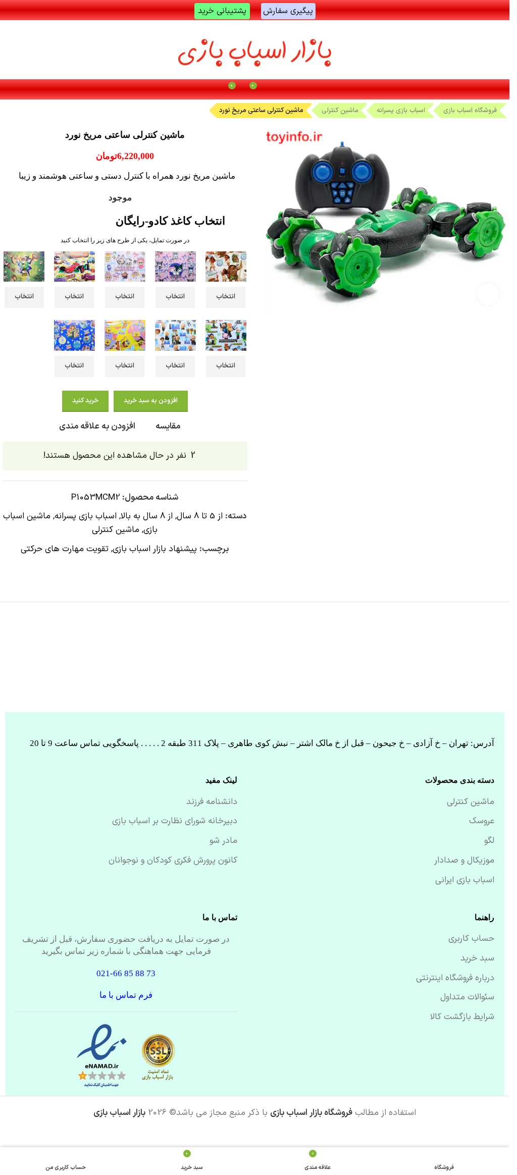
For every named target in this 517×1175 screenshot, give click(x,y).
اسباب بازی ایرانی (464, 881)
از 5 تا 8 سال (200, 516)
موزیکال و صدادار (464, 861)
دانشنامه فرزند (211, 802)
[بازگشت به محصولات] (21, 109)
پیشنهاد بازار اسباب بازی (155, 549)
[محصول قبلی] (33, 109)
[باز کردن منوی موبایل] (276, 89)
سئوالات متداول (467, 998)
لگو (489, 841)
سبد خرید (477, 959)
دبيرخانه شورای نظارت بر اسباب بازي (174, 822)
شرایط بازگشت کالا (462, 1017)
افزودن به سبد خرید (151, 401)
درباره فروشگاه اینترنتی (455, 979)
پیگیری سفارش (288, 11)
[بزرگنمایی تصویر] (488, 294)
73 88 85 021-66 (126, 973)
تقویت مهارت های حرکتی (65, 549)
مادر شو (223, 841)
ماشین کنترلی (340, 110)
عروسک (481, 822)
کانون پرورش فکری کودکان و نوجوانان (173, 861)
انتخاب (225, 297)
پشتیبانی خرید (222, 11)
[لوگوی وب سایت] (255, 49)
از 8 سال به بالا (147, 516)
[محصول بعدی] (9, 109)
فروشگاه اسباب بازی (470, 110)
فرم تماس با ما (125, 995)
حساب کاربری (471, 939)
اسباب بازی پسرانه (401, 110)
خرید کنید (85, 401)
